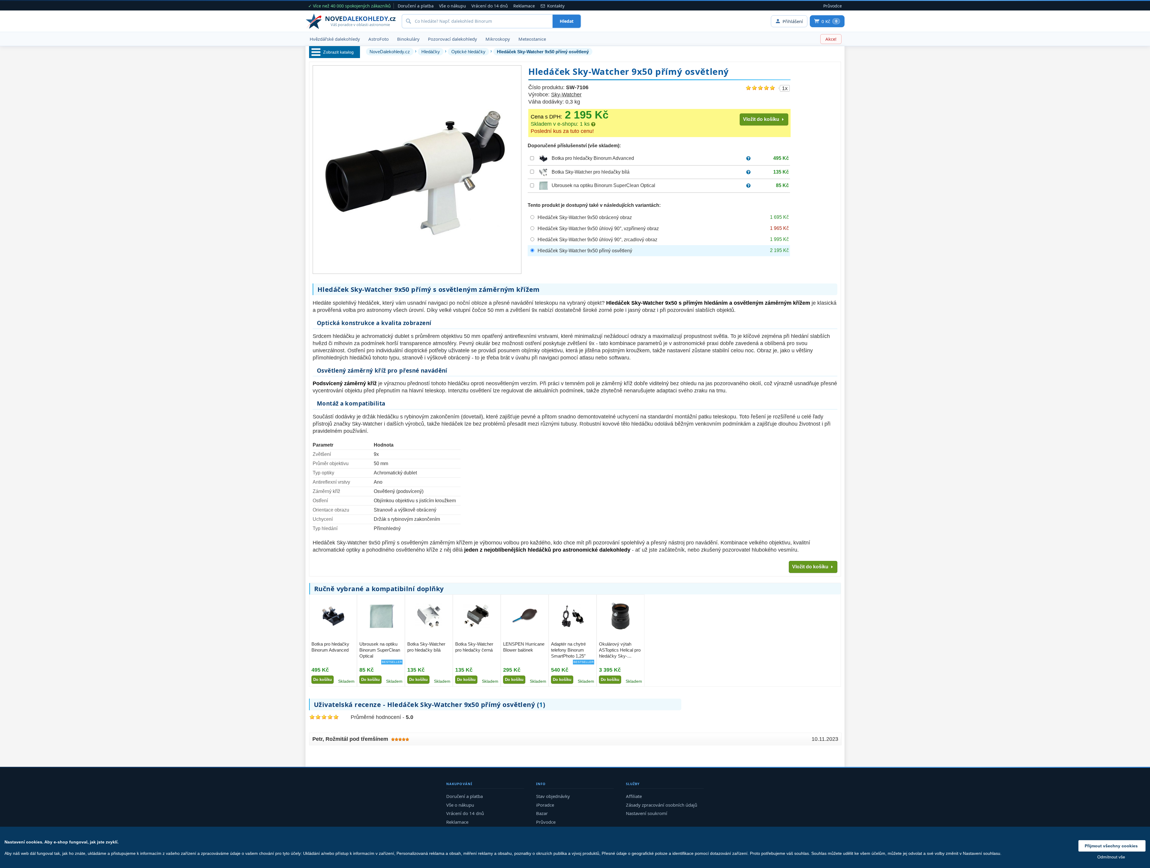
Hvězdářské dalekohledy (335, 39)
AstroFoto (378, 39)
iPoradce (545, 805)
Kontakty (556, 6)
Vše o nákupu (452, 6)
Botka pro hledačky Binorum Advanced (593, 158)
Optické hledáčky (468, 51)
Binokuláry (408, 39)
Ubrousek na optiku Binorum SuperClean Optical (603, 185)
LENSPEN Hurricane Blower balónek (523, 646)
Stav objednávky (553, 796)
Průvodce (832, 6)
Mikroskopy (497, 39)
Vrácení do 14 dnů (489, 6)
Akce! (830, 39)
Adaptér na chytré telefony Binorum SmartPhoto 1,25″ (568, 650)
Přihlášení (793, 21)
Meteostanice (532, 39)
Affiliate (634, 796)
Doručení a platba (416, 6)
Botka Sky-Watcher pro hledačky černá (474, 646)
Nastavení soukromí (646, 813)
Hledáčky (430, 51)
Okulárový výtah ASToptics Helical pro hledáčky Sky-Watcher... (620, 650)
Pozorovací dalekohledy (452, 39)
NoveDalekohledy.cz (390, 51)
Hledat (567, 21)
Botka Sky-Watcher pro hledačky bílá (591, 171)
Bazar (542, 813)
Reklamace (524, 6)
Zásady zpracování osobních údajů (661, 805)
